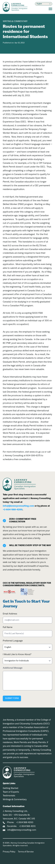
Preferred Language (13, 641)
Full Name (7, 627)
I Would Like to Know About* (17, 654)
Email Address (10, 614)
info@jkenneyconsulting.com (18, 506)
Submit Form (12, 698)
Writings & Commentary (15, 799)
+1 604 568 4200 (24, 822)
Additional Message (12, 668)
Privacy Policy (9, 852)
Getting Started (10, 788)
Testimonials (9, 796)
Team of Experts (11, 792)
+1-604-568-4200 (12, 510)
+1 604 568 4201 (27, 826)
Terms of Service (26, 852)
